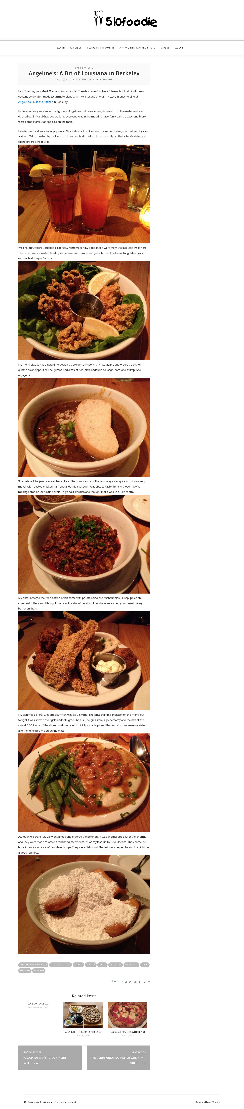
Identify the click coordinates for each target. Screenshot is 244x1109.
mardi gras (39, 970)
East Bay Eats (84, 68)
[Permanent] (83, 1027)
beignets (78, 965)
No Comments (104, 79)
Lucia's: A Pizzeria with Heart (127, 1032)
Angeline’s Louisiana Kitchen (35, 102)
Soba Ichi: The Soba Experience (83, 1032)
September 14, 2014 (38, 1007)
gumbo (145, 965)
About (179, 48)
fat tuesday (115, 965)
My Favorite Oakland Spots (137, 48)
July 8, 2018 (83, 1036)
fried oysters (131, 965)
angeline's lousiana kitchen (33, 965)
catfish (102, 965)
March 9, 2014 (63, 79)
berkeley (90, 965)
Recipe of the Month (100, 48)
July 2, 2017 (128, 1036)
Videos (165, 48)
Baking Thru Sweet (69, 48)
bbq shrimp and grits (60, 965)
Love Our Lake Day (38, 1003)
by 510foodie (83, 79)
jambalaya (25, 970)
